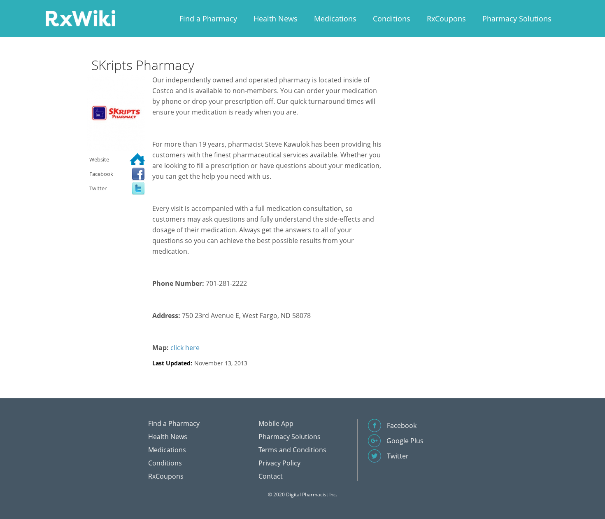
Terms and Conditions (292, 449)
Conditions (391, 18)
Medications (335, 18)
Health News (276, 18)
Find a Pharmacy (208, 18)
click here (185, 347)
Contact (270, 476)
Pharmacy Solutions (516, 18)
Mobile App (275, 423)
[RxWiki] (80, 17)
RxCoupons (446, 18)
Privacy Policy (279, 463)
